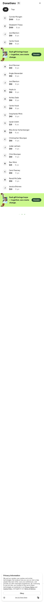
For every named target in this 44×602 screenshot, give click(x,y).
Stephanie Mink (15, 114)
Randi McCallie (15, 178)
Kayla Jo (12, 89)
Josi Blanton (14, 33)
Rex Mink (13, 162)
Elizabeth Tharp (16, 25)
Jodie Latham (14, 146)
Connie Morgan (15, 17)
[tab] (5, 9)
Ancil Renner (14, 65)
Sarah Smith (14, 122)
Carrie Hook (14, 41)
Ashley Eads (14, 98)
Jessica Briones (15, 186)
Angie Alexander (16, 73)
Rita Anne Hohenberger (19, 130)
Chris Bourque (15, 154)
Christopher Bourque (18, 138)
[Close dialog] (40, 3)
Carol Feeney (14, 170)
